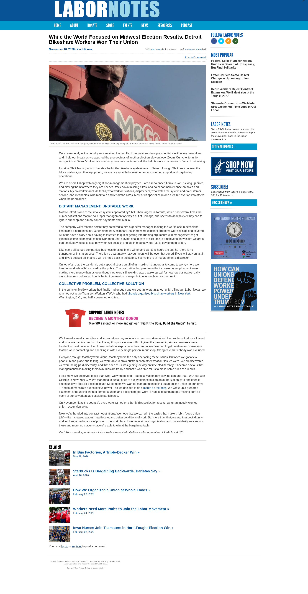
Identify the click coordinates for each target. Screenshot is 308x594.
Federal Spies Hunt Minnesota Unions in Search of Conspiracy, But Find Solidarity (233, 64)
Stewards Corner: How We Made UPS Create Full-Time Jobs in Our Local (233, 107)
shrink (199, 49)
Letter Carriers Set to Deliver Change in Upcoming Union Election (230, 78)
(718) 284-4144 (113, 561)
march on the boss (154, 387)
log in (64, 546)
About (74, 25)
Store (110, 25)
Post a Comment (195, 57)
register (161, 49)
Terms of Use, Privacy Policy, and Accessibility (85, 568)
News (144, 25)
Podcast (186, 25)
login (152, 49)
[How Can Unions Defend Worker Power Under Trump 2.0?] (234, 309)
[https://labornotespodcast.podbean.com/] (234, 257)
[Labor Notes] (107, 9)
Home (57, 25)
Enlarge (189, 49)
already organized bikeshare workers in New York (159, 293)
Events (127, 25)
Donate (92, 25)
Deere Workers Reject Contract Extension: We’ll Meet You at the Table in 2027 (232, 92)
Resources (165, 25)
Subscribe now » (222, 202)
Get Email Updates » (224, 146)
